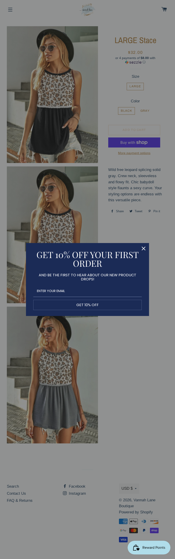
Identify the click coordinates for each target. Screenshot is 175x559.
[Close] (143, 248)
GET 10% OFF (87, 305)
